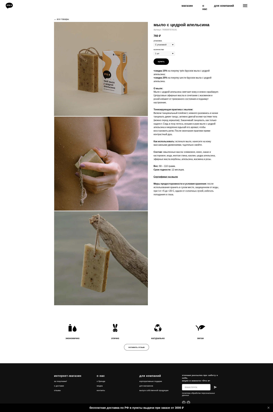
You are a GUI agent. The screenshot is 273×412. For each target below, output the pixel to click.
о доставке (59, 386)
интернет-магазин (67, 375)
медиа (100, 386)
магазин (187, 5)
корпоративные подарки (150, 381)
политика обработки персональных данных (198, 394)
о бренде (101, 381)
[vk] (188, 402)
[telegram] (184, 402)
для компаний (224, 5)
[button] (136, 347)
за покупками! (60, 381)
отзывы (57, 390)
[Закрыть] (268, 407)
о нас (204, 7)
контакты (101, 390)
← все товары (61, 19)
